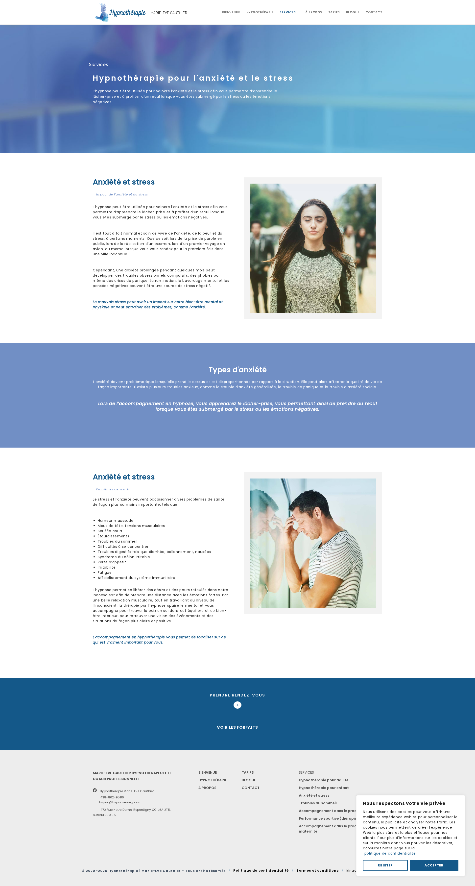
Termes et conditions (317, 870)
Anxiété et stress (314, 795)
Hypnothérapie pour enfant (324, 787)
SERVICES (306, 772)
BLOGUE (249, 780)
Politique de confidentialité (261, 870)
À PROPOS (207, 787)
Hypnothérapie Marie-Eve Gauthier (126, 791)
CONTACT (251, 787)
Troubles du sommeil (318, 803)
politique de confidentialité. (390, 853)
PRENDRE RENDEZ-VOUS (237, 695)
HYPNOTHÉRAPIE (212, 780)
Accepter (434, 865)
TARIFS (248, 772)
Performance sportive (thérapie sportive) (337, 818)
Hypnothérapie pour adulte (324, 780)
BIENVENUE (207, 772)
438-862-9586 (110, 797)
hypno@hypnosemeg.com (118, 802)
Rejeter (385, 865)
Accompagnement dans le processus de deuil (340, 810)
